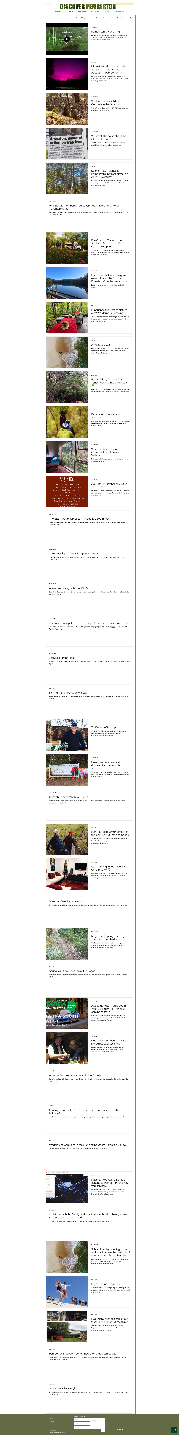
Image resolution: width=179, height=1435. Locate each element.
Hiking (112, 17)
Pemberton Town (101, 17)
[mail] (50, 3)
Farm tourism (58, 17)
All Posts (48, 17)
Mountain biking (80, 17)
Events (91, 17)
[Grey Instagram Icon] (47, 3)
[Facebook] (45, 3)
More (118, 17)
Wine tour (69, 17)
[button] (131, 18)
